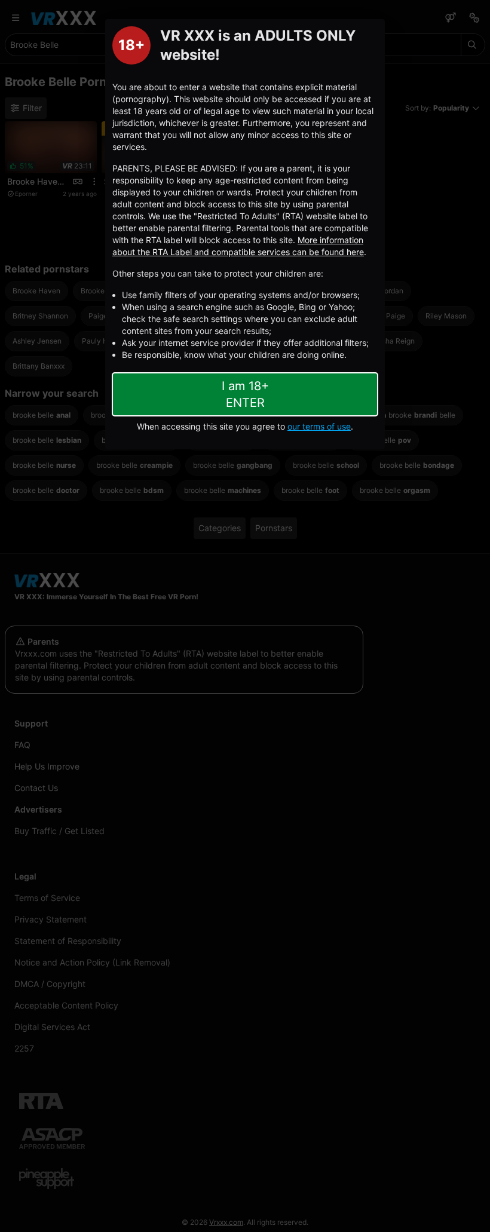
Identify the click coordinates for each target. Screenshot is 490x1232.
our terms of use (319, 426)
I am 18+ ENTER (245, 394)
